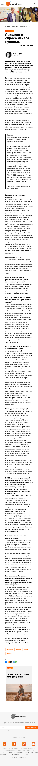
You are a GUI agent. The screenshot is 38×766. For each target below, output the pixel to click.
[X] (11, 662)
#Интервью (9, 31)
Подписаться (31, 727)
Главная (7, 26)
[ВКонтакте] (6, 662)
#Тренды (26, 649)
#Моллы (9, 653)
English (36, 752)
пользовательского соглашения (30, 730)
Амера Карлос (17, 53)
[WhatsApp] (16, 662)
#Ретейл (18, 649)
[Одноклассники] (9, 662)
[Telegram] (14, 662)
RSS (32, 752)
